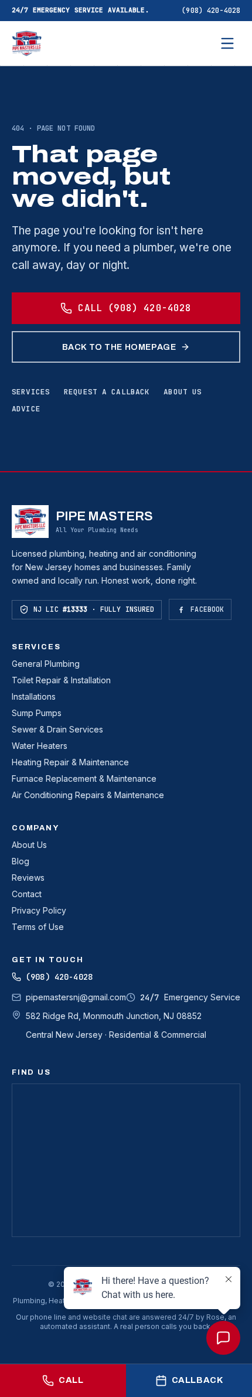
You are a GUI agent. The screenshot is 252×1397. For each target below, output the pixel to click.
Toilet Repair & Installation (61, 680)
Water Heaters (39, 746)
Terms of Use (38, 927)
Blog (20, 861)
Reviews (28, 878)
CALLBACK (197, 1380)
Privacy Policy (39, 910)
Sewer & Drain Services (57, 729)
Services (31, 392)
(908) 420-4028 (211, 10)
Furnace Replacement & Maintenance (84, 778)
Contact (27, 894)
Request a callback (106, 392)
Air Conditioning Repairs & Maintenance (88, 795)
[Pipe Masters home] (27, 43)
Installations (34, 696)
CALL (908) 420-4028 (134, 308)
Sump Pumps (37, 713)
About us (183, 392)
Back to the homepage (119, 347)
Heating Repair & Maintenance (70, 762)
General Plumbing (46, 664)
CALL (71, 1380)
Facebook (207, 609)
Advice (26, 409)
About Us (29, 845)
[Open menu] (227, 43)
